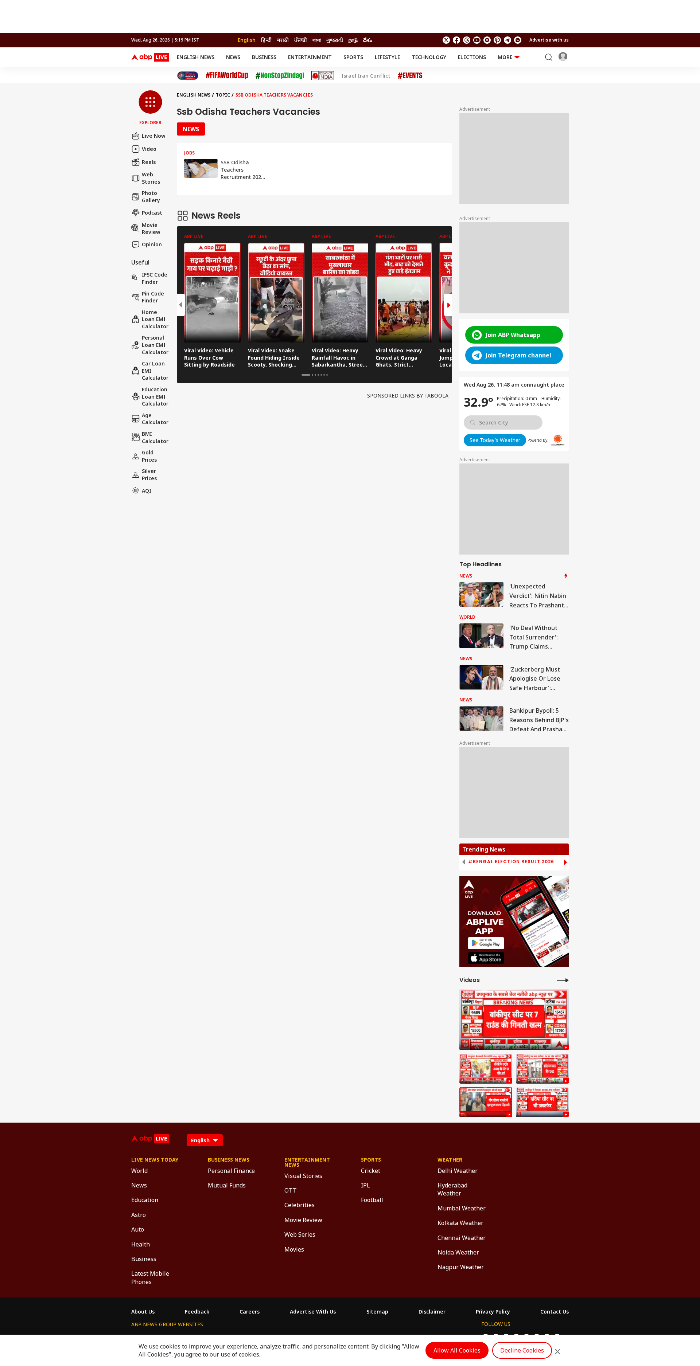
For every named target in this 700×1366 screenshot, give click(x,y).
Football (372, 1200)
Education (144, 1200)
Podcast (152, 212)
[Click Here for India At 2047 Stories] (188, 75)
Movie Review (151, 228)
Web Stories (151, 178)
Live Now (154, 135)
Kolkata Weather (460, 1223)
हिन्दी (266, 39)
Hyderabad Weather (452, 1189)
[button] (150, 108)
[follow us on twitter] (446, 40)
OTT (290, 1190)
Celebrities (299, 1205)
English (247, 39)
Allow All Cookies (457, 1350)
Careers (250, 1311)
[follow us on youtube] (476, 40)
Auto (137, 1229)
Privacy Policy (493, 1311)
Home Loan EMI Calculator (155, 319)
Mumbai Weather (462, 1208)
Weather (450, 1159)
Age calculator (155, 419)
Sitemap (377, 1311)
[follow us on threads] (466, 40)
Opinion (152, 244)
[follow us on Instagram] (487, 40)
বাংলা (316, 39)
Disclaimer (432, 1311)
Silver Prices (149, 474)
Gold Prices (149, 456)
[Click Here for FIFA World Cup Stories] (227, 75)
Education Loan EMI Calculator (155, 396)
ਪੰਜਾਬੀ (300, 39)
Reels (149, 161)
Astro (138, 1215)
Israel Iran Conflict (365, 75)
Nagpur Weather (461, 1267)
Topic (223, 95)
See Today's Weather (495, 440)
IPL (365, 1185)
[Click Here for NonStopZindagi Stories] (280, 76)
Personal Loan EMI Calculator (155, 344)
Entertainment (310, 57)
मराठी (283, 39)
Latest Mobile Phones (150, 1277)
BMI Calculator (155, 437)
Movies (294, 1249)
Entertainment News (307, 1162)
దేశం (367, 39)
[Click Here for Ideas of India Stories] (322, 75)
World (139, 1171)
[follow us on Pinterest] (497, 40)
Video (149, 148)
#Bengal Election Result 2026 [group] (511, 862)
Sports (353, 57)
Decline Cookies (522, 1350)
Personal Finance (231, 1171)
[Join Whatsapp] (517, 40)
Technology (429, 57)
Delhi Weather (458, 1171)
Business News (228, 1159)
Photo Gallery (151, 196)
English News (195, 57)
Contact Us (554, 1311)
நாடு (353, 39)
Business (264, 57)
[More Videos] (563, 980)
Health (140, 1244)
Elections (472, 57)
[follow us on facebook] (456, 40)
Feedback (197, 1311)
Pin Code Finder (153, 297)
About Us (143, 1311)
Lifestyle (387, 57)
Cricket (370, 1171)
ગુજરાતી (334, 39)
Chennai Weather (462, 1238)
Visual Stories (303, 1176)
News (233, 57)
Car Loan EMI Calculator (155, 370)
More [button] (505, 57)
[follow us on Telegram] (507, 40)
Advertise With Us (313, 1311)
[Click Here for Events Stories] (410, 76)
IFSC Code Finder (154, 278)
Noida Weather (458, 1252)
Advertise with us (549, 40)
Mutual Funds (227, 1185)
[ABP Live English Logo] (150, 57)
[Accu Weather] (557, 440)
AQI (146, 490)
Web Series (299, 1234)
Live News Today (154, 1159)
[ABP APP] (486, 943)
